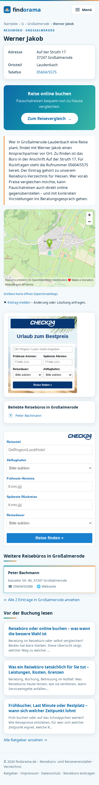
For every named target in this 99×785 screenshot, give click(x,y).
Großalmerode (38, 24)
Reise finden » (42, 385)
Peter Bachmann (28, 415)
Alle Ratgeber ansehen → (25, 739)
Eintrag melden (19, 302)
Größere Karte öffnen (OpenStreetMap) (31, 294)
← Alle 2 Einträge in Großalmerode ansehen (42, 599)
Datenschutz (51, 773)
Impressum (29, 773)
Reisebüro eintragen (79, 773)
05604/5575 (47, 72)
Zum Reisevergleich (50, 118)
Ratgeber (11, 773)
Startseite (11, 24)
